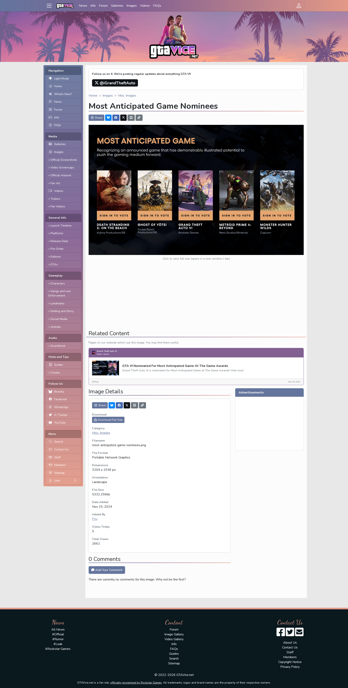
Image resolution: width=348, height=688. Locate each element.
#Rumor (58, 639)
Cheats (55, 373)
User (57, 480)
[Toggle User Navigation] (298, 6)
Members (60, 465)
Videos (145, 5)
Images (131, 5)
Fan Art (55, 183)
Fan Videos (58, 206)
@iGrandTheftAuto (117, 83)
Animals (56, 327)
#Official (58, 634)
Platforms (57, 233)
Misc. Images (127, 95)
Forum (103, 5)
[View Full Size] (196, 189)
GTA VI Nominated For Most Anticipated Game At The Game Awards (175, 366)
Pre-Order (57, 249)
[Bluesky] (108, 118)
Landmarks (57, 303)
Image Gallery (174, 634)
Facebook (60, 399)
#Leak (58, 644)
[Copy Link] (139, 118)
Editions (56, 257)
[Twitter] (123, 118)
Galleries (117, 5)
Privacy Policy (290, 667)
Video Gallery (174, 639)
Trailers (55, 199)
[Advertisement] (196, 298)
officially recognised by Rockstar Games (136, 683)
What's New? (63, 94)
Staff (57, 457)
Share (98, 118)
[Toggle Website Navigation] (49, 6)
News (83, 5)
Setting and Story (62, 311)
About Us (290, 642)
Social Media (59, 319)
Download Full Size (110, 420)
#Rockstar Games (57, 649)
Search (58, 442)
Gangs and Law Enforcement (60, 293)
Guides (58, 365)
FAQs (157, 5)
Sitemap (59, 473)
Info (93, 5)
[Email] (131, 118)
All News (58, 629)
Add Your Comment (108, 570)
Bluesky (59, 391)
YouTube (60, 423)
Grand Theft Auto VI (107, 351)
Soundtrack (58, 346)
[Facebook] (116, 118)
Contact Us (61, 449)
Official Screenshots (64, 160)
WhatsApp (61, 407)
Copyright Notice (290, 662)
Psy (94, 519)
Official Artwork (61, 175)
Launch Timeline (61, 225)
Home (58, 86)
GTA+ (54, 264)
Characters (58, 283)
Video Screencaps (62, 167)
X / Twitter (61, 415)
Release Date (59, 241)
